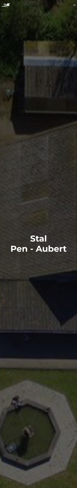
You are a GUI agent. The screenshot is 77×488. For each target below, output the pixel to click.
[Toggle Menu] (74, 5)
